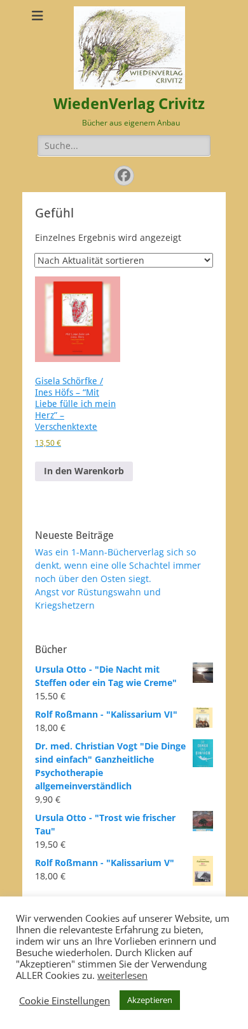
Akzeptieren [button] (149, 1000)
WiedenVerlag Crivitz (129, 104)
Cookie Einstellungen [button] (64, 1000)
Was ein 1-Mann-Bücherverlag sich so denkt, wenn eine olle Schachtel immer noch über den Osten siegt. (118, 565)
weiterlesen (122, 975)
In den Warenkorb (84, 471)
